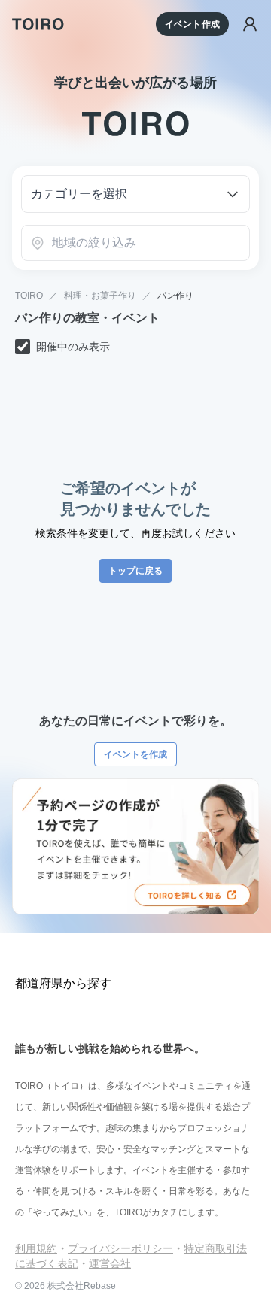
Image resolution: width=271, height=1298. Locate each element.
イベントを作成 (135, 754)
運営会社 (110, 1263)
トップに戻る (135, 571)
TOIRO (29, 295)
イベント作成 (192, 24)
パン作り (175, 295)
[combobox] (135, 243)
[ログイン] (250, 24)
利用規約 (36, 1248)
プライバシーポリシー (120, 1248)
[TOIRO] (38, 24)
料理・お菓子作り (100, 295)
